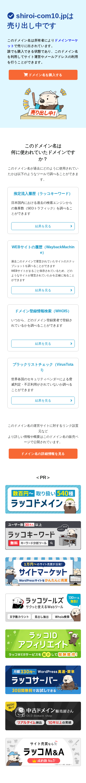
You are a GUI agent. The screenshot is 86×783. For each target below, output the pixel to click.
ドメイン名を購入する (45, 75)
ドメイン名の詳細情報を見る (43, 454)
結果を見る (43, 226)
